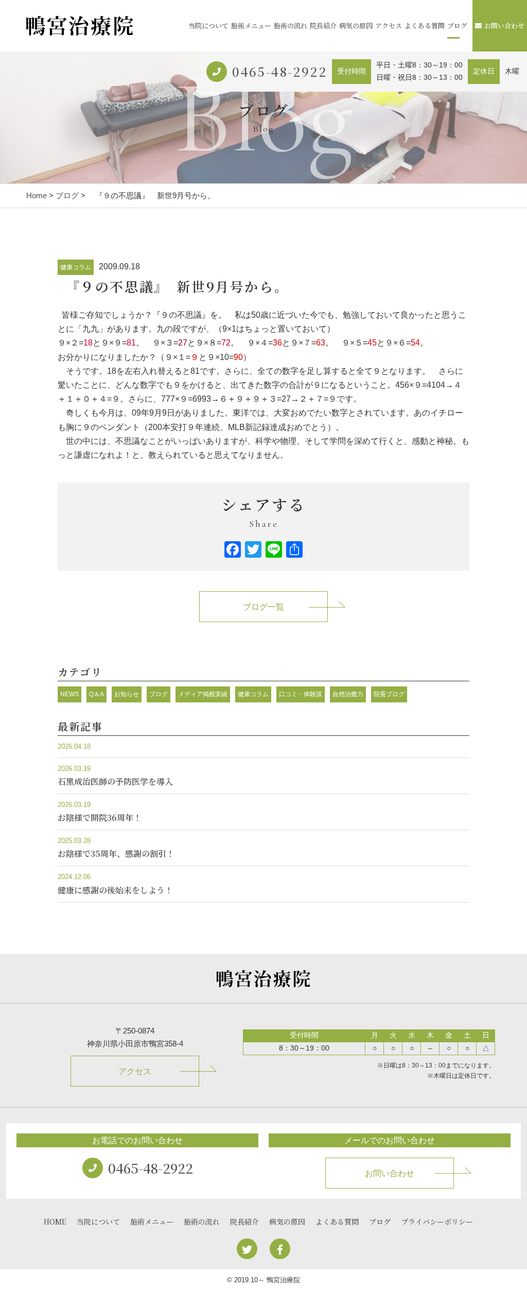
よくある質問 (425, 25)
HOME (55, 1221)
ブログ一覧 (263, 607)
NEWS (69, 694)
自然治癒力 (347, 694)
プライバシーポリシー (437, 1221)
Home (36, 195)
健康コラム (75, 267)
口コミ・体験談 (300, 694)
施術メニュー (251, 25)
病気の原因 (356, 25)
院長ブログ (389, 694)
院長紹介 (323, 25)
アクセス (388, 25)
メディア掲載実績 (202, 694)
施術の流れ (290, 25)
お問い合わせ (504, 25)
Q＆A (96, 694)
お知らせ (126, 694)
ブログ (457, 25)
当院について (208, 25)
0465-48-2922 (279, 71)
